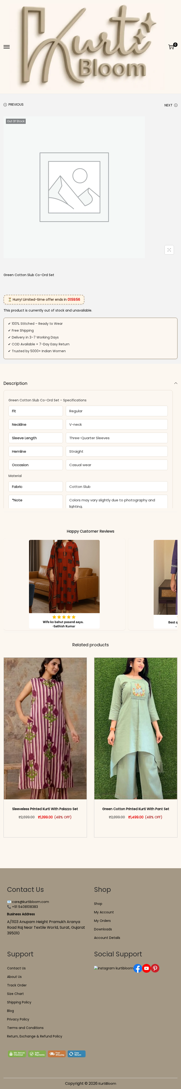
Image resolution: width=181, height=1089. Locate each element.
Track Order (17, 985)
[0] (171, 47)
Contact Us (16, 968)
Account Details (107, 937)
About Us (14, 976)
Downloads (103, 929)
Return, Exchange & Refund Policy (34, 1036)
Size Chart (15, 993)
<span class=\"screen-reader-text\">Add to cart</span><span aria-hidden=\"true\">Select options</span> (47, 827)
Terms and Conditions (25, 1027)
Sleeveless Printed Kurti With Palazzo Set (45, 809)
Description (15, 383)
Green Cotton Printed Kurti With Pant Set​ (135, 809)
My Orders (102, 920)
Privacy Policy (18, 1019)
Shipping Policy (19, 1002)
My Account (104, 912)
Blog (10, 1010)
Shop (98, 903)
